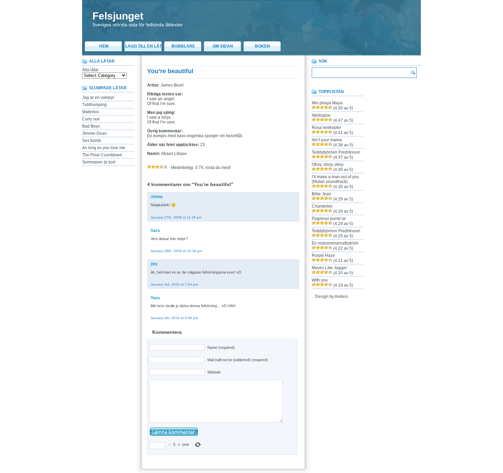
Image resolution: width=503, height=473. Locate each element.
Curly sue (91, 119)
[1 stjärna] (149, 167)
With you (320, 280)
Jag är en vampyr (98, 97)
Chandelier (322, 206)
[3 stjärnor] (157, 167)
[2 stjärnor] (153, 167)
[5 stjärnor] (166, 167)
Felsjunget (117, 16)
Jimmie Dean (94, 133)
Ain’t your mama (327, 139)
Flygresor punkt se (329, 218)
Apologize (321, 115)
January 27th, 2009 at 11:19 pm (176, 217)
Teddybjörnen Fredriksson (336, 152)
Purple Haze (323, 255)
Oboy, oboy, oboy (328, 164)
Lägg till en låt (143, 46)
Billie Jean (321, 194)
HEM (103, 46)
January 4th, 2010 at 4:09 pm (174, 318)
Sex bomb (91, 140)
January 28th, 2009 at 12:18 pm (176, 251)
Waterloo (90, 111)
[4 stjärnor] (161, 167)
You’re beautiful (170, 71)
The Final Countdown (102, 155)
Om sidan (222, 46)
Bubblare (183, 46)
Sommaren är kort (98, 162)
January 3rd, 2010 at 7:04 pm (174, 284)
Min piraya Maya (327, 103)
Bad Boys (91, 126)
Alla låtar (90, 69)
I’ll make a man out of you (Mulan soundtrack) (335, 179)
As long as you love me (103, 147)
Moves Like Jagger (329, 267)
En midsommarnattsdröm (335, 243)
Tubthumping (94, 104)
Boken (262, 46)
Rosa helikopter (326, 127)
